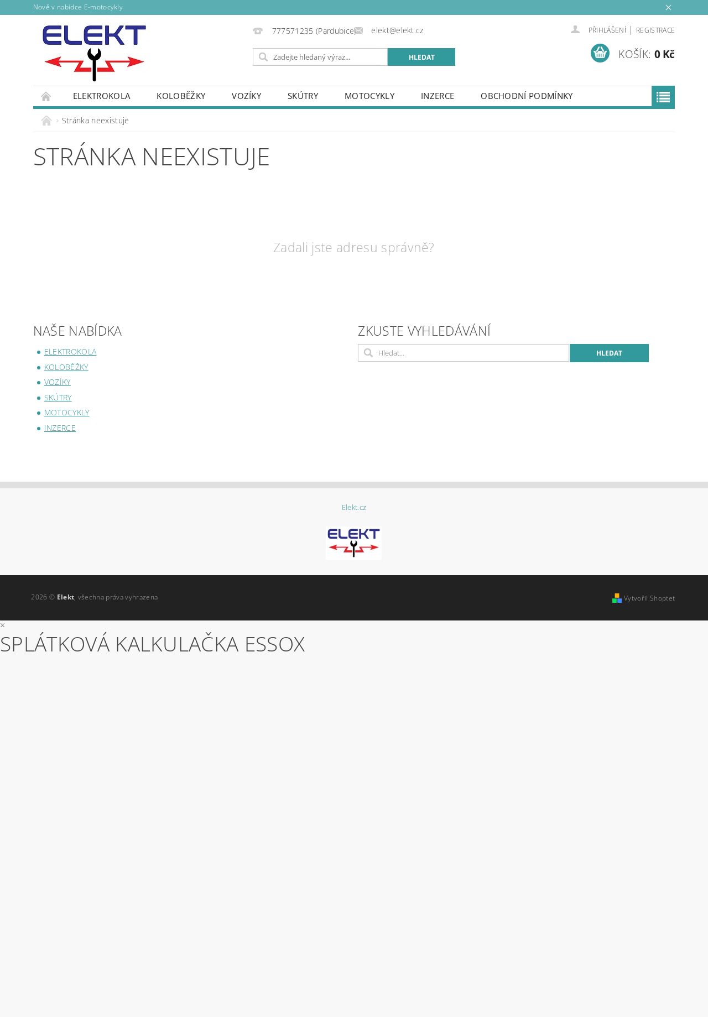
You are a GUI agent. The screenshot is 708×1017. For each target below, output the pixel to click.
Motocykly (369, 95)
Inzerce (437, 95)
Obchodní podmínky (526, 95)
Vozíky (246, 95)
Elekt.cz (354, 507)
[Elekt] (94, 53)
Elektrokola (102, 95)
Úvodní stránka (46, 96)
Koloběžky (181, 95)
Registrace (655, 30)
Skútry (303, 95)
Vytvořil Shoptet (649, 598)
